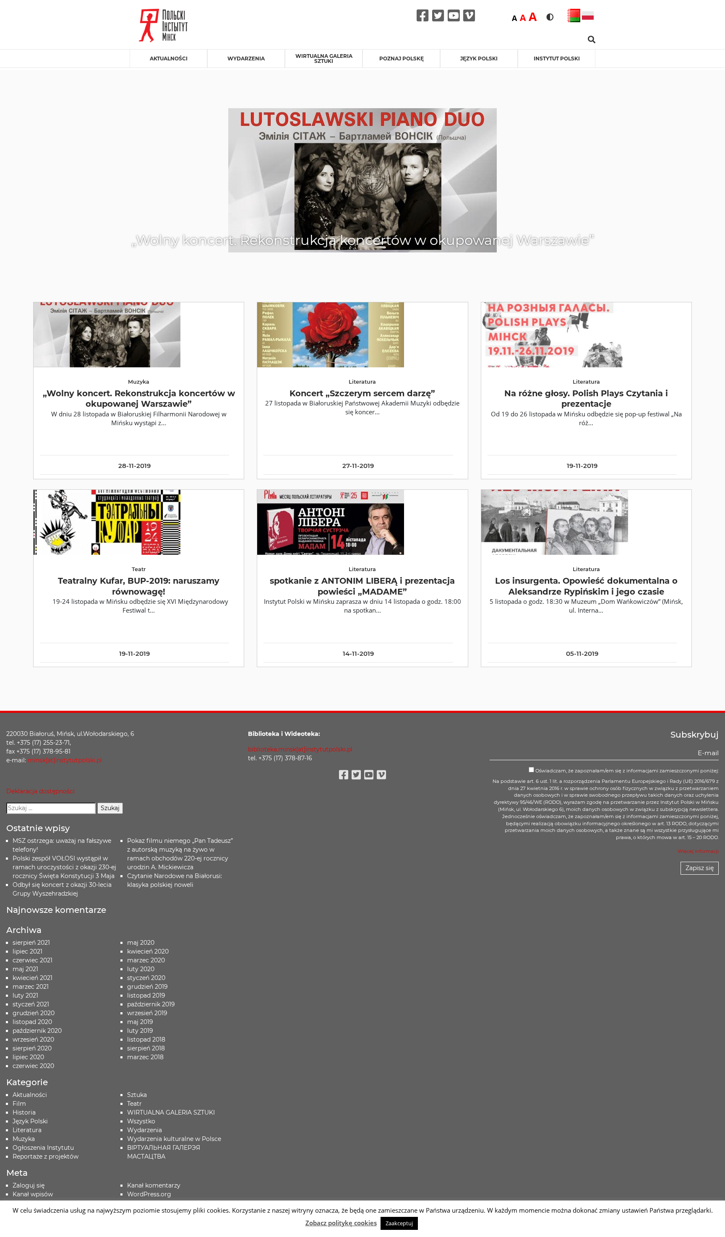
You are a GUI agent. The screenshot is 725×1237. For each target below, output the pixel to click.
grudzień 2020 (34, 1013)
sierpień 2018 (146, 1048)
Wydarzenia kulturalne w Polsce (174, 1139)
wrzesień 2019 (147, 1013)
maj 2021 (25, 969)
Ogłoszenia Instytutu (43, 1147)
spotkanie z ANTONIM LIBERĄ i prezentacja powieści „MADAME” (362, 586)
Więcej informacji (698, 851)
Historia (24, 1112)
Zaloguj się (28, 1185)
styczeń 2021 (31, 1004)
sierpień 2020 (32, 1048)
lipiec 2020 (28, 1057)
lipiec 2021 (27, 951)
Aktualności (169, 58)
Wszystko (141, 1121)
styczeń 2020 (146, 978)
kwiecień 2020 (148, 951)
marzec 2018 (145, 1057)
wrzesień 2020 (33, 1039)
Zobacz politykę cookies (341, 1223)
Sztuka (137, 1095)
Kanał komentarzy (153, 1185)
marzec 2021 (31, 986)
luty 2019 (140, 1030)
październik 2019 (151, 1004)
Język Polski (30, 1121)
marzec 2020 (146, 960)
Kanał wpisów (33, 1194)
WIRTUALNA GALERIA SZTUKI (323, 58)
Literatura (27, 1130)
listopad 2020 (32, 1022)
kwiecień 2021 (32, 978)
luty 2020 (140, 969)
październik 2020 (37, 1030)
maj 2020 (140, 942)
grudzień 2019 (147, 986)
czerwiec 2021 (32, 960)
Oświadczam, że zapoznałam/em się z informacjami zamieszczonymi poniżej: (626, 771)
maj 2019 (140, 1022)
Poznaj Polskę (401, 58)
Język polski (479, 58)
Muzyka (24, 1139)
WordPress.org (149, 1194)
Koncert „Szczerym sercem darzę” (362, 393)
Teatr (134, 1103)
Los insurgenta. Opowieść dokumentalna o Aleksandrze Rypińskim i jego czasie (586, 586)
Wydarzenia (246, 58)
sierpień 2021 (31, 942)
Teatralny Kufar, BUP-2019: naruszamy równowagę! (138, 586)
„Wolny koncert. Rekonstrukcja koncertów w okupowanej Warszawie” (139, 398)
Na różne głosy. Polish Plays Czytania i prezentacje (586, 398)
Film (19, 1103)
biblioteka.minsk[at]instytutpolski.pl (300, 749)
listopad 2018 (146, 1039)
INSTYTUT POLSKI (557, 58)
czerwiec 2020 (33, 1066)
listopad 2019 (146, 995)
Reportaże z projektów (45, 1156)
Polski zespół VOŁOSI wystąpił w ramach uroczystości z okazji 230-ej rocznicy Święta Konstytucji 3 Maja (64, 867)
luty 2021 (25, 995)
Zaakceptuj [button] (399, 1223)
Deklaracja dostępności (40, 791)
